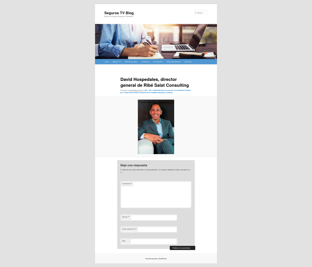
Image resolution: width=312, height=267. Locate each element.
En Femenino (158, 61)
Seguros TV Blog (119, 12)
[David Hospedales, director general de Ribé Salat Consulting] (156, 127)
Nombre (125, 217)
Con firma (188, 61)
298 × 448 (148, 90)
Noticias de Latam (131, 61)
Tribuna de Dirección (173, 61)
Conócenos (145, 61)
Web (123, 241)
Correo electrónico (129, 229)
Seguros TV (117, 61)
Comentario (127, 184)
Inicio (107, 61)
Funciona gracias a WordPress (156, 259)
